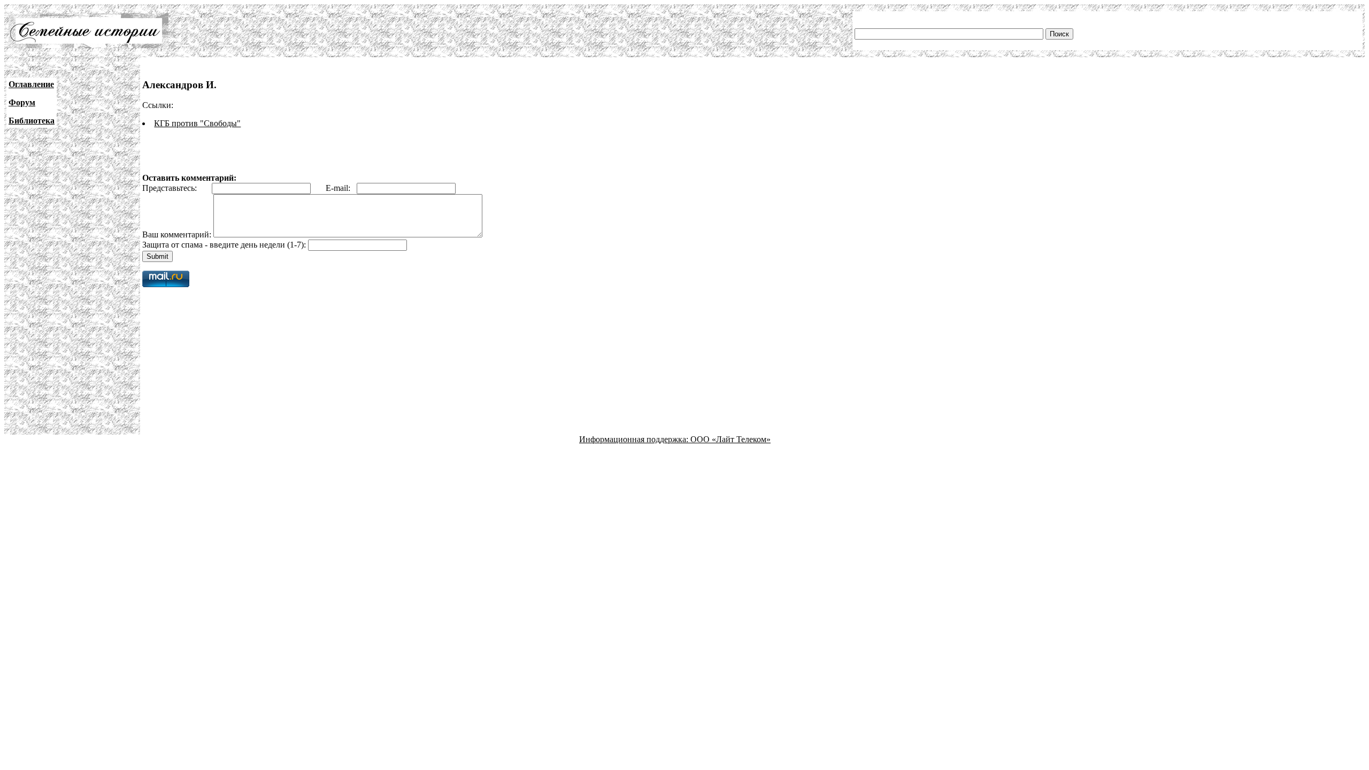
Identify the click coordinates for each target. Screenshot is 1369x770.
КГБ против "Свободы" (197, 123)
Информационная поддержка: (634, 439)
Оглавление (31, 84)
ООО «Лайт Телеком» (730, 439)
